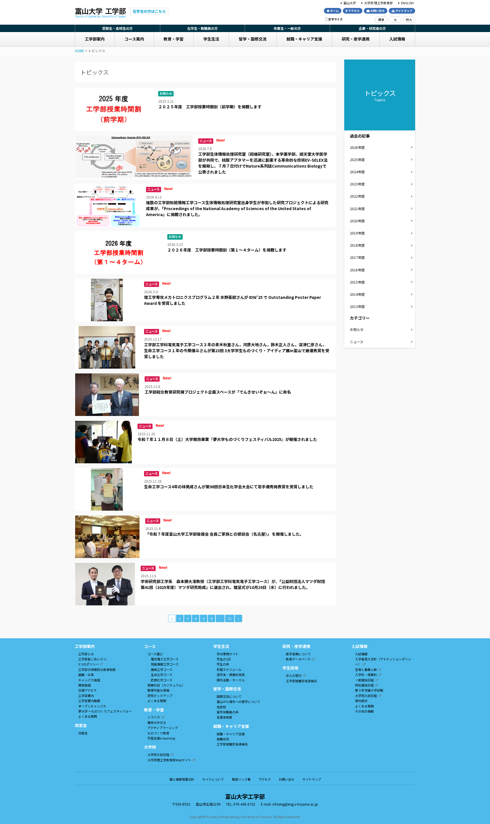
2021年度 (357, 208)
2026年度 (357, 147)
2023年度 (357, 183)
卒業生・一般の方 (287, 28)
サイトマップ (403, 11)
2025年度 (357, 159)
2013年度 (357, 306)
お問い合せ (377, 11)
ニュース (356, 341)
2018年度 (357, 245)
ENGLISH (407, 3)
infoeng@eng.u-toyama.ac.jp (295, 804)
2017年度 (357, 257)
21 (229, 618)
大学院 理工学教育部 (378, 3)
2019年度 (357, 233)
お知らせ (357, 329)
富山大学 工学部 (100, 13)
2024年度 (357, 171)
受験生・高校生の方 (117, 28)
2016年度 (357, 269)
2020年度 (357, 220)
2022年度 (357, 196)
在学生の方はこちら (149, 11)
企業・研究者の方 (372, 28)
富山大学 (349, 3)
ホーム (334, 11)
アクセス (354, 11)
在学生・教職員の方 (202, 28)
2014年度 (357, 294)
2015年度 (357, 282)
